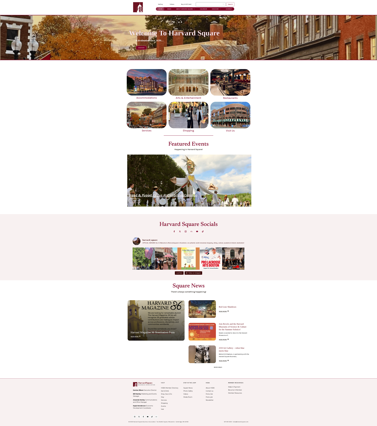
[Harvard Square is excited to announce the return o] (211, 258)
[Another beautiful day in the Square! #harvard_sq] (144, 258)
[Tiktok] (202, 231)
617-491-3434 (228, 421)
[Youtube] (197, 231)
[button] (129, 179)
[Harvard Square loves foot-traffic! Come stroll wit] (166, 258)
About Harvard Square (184, 9)
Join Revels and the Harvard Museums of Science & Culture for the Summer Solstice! (232, 327)
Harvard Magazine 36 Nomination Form (153, 332)
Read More (135, 336)
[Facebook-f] (174, 231)
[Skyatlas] (191, 231)
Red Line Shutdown (227, 307)
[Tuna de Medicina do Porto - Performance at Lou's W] (233, 258)
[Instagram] (134, 416)
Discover (215, 9)
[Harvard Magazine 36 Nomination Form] (156, 320)
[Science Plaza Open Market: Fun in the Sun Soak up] (188, 258)
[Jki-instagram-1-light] (185, 231)
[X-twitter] (180, 231)
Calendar (203, 9)
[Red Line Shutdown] (202, 309)
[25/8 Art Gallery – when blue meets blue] (202, 354)
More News (218, 367)
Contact (229, 9)
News (169, 9)
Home (160, 9)
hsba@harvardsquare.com (240, 421)
